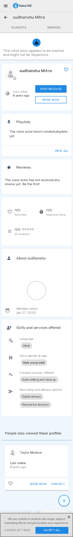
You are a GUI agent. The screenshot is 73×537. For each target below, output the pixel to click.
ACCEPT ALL (52, 530)
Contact (58, 484)
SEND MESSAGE (51, 89)
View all (61, 151)
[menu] (6, 6)
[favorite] (66, 69)
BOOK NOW (51, 100)
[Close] (69, 517)
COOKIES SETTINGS (17, 530)
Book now (38, 484)
